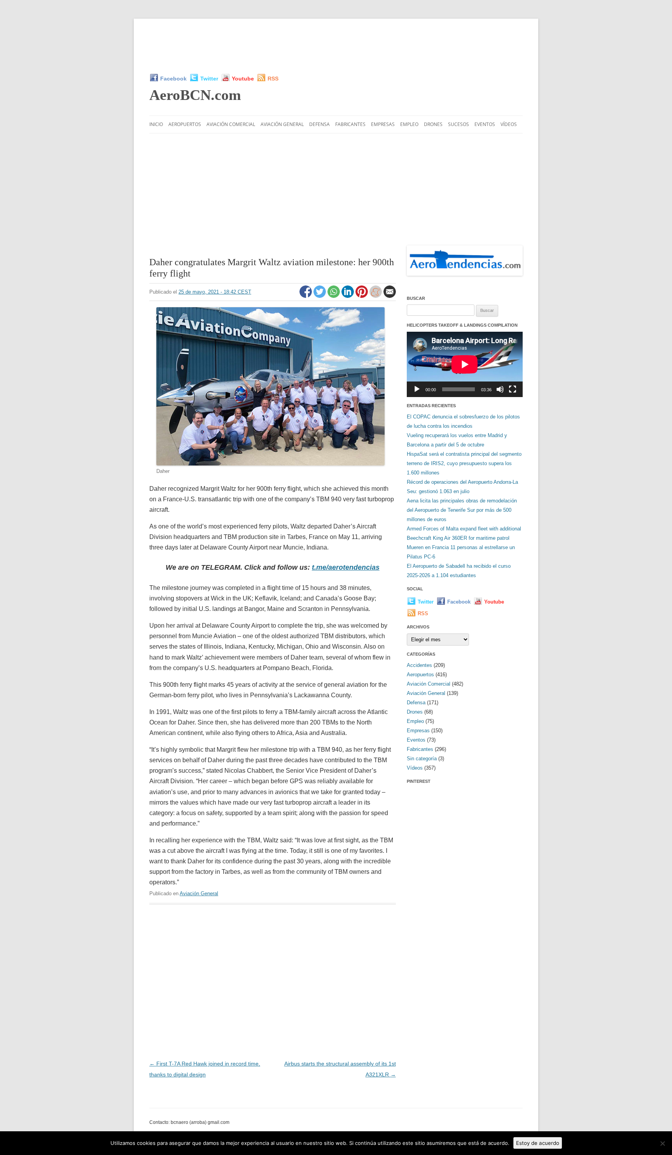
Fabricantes (350, 124)
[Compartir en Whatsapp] (334, 296)
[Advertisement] (336, 45)
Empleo (409, 124)
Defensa (319, 124)
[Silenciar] (500, 389)
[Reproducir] (417, 389)
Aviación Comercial (230, 124)
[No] (662, 1143)
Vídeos (508, 124)
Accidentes (419, 665)
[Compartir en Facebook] (306, 296)
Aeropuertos (184, 124)
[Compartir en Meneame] (376, 296)
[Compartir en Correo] (389, 296)
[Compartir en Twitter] (320, 296)
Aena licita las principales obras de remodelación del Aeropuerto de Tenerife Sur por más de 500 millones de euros (462, 510)
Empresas (383, 124)
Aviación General (282, 124)
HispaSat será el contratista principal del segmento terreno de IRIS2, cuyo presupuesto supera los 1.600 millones (464, 463)
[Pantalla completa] (512, 389)
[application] (465, 364)
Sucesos (458, 124)
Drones (433, 124)
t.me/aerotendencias (346, 567)
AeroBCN (195, 95)
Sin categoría (422, 758)
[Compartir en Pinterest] (362, 296)
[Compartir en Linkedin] (348, 296)
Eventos (484, 124)
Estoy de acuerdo (537, 1143)
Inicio (156, 124)
